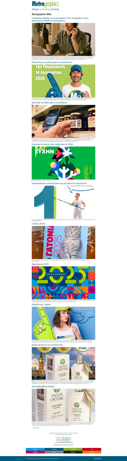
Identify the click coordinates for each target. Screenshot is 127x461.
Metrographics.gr (66, 437)
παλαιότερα (35, 427)
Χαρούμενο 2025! (40, 264)
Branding (54, 449)
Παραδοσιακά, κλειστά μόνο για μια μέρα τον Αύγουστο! (59, 183)
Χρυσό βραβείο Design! (43, 386)
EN (92, 449)
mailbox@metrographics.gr (65, 442)
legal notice (97, 458)
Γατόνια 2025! (38, 223)
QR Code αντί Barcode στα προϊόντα (49, 102)
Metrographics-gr (66, 440)
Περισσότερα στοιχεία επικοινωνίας (63, 445)
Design (35, 449)
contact (92, 452)
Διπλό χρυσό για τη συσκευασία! (47, 345)
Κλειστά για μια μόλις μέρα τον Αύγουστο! (52, 62)
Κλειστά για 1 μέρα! (41, 304)
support (73, 452)
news (54, 452)
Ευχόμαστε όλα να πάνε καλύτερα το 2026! (52, 144)
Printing (73, 449)
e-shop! (35, 452)
